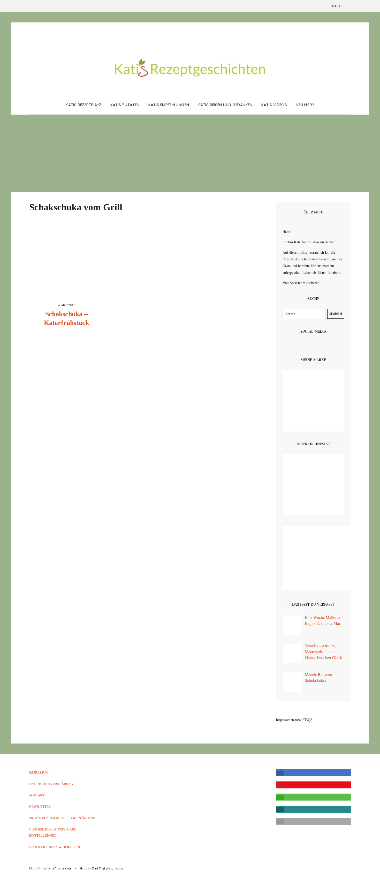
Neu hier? (305, 104)
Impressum (39, 772)
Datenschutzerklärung (51, 783)
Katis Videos (274, 104)
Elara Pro (35, 868)
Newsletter (40, 806)
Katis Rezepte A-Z (83, 104)
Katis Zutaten (125, 104)
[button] (280, 773)
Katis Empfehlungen (168, 104)
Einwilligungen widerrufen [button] (54, 846)
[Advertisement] (190, 153)
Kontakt (36, 795)
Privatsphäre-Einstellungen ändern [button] (62, 818)
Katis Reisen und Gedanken (225, 104)
